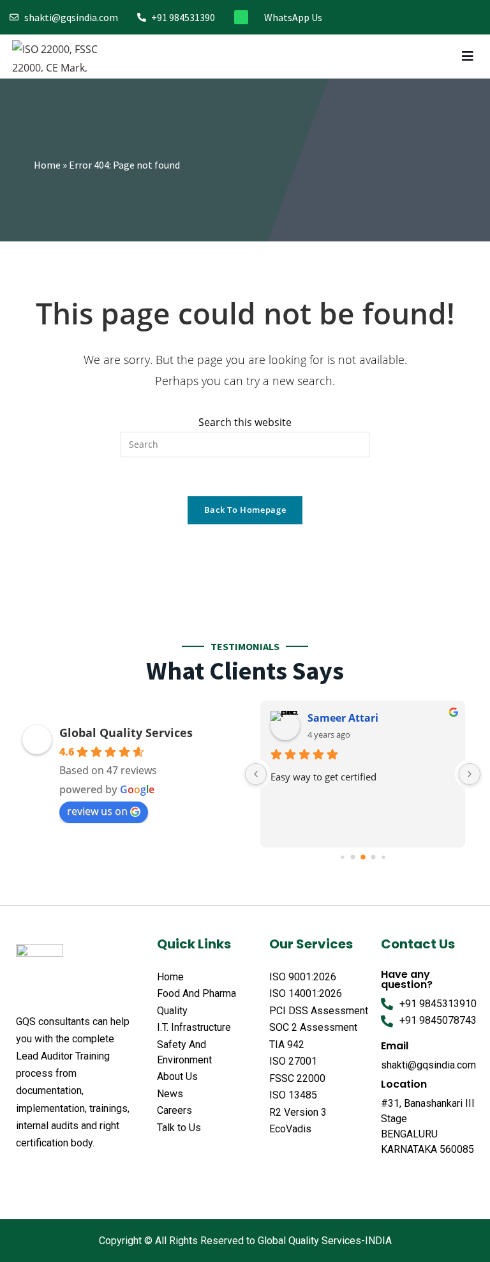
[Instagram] (433, 17)
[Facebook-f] (391, 17)
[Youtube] (475, 17)
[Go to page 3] (373, 857)
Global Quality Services (126, 732)
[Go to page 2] (363, 857)
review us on (97, 811)
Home (47, 164)
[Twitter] (412, 17)
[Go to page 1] (352, 857)
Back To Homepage (245, 509)
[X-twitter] (46, 1174)
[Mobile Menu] (470, 56)
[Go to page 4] (383, 856)
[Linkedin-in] (454, 17)
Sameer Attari (343, 718)
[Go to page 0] (342, 856)
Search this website (245, 422)
